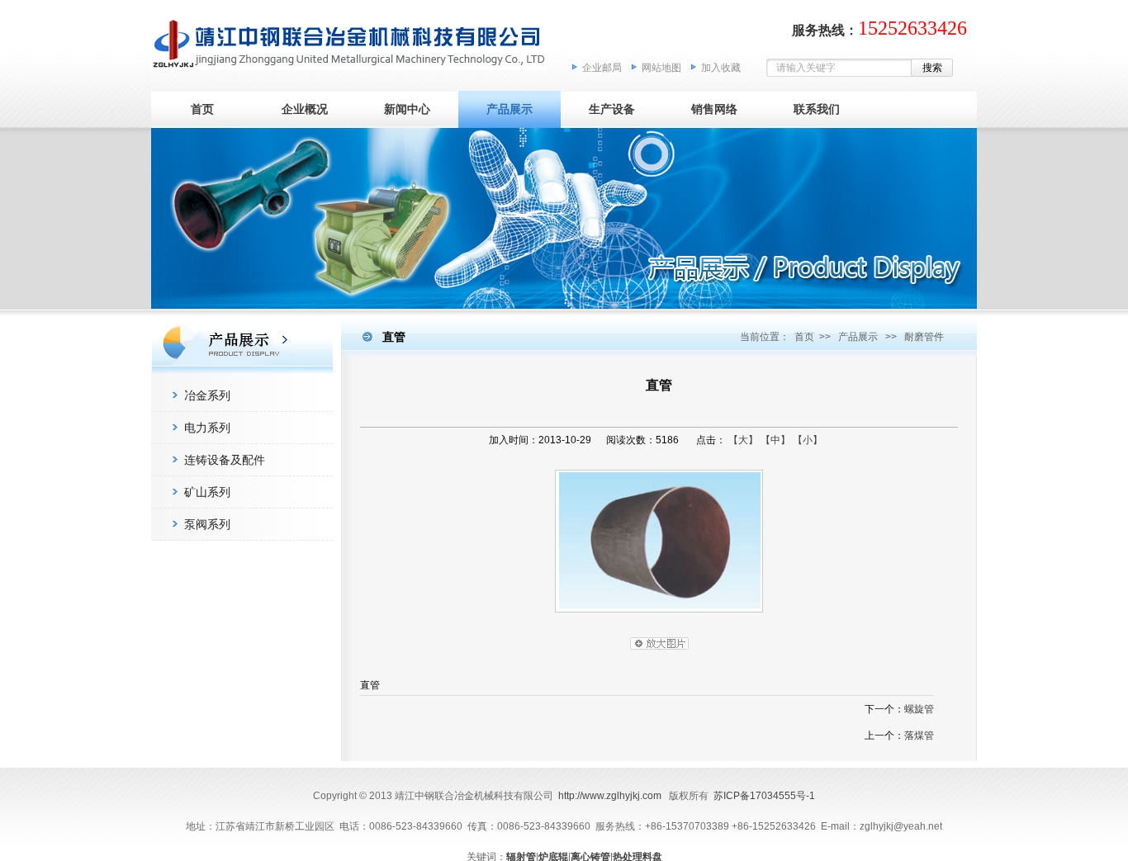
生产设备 (612, 109)
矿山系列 (207, 492)
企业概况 (305, 109)
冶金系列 (207, 395)
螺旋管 (919, 709)
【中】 (775, 440)
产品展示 (509, 109)
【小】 (807, 440)
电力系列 (207, 427)
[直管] (659, 616)
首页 (202, 109)
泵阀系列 (207, 524)
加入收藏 (721, 67)
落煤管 (919, 735)
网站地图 (661, 67)
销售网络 (714, 109)
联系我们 (817, 109)
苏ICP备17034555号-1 (764, 796)
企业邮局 (602, 67)
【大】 (743, 440)
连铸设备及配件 (224, 459)
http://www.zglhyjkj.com (609, 796)
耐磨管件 (924, 337)
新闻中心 (407, 109)
